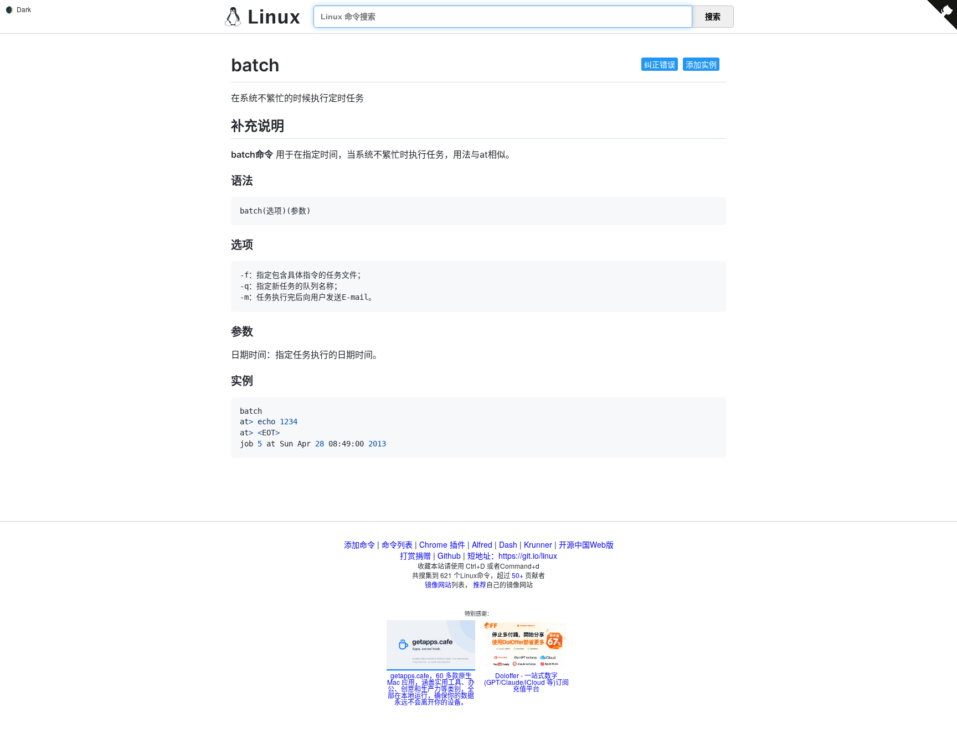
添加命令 (359, 544)
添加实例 (701, 64)
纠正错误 (659, 64)
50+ (517, 575)
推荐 (479, 584)
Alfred (482, 544)
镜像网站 (438, 584)
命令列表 (397, 544)
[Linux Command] (262, 17)
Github (449, 555)
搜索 (713, 16)
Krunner (538, 544)
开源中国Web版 (586, 544)
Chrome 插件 (442, 544)
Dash (508, 544)
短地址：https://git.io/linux (512, 555)
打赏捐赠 (415, 555)
